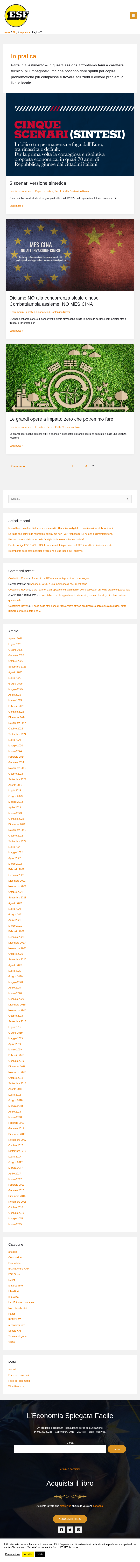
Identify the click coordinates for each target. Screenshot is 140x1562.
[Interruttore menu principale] (133, 15)
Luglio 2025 (14, 678)
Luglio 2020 (14, 970)
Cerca (70, 1442)
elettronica (65, 1506)
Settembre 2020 (17, 959)
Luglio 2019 (14, 1027)
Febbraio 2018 (16, 1122)
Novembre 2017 (17, 1139)
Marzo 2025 (15, 700)
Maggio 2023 (15, 801)
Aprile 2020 (14, 987)
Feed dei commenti (19, 1380)
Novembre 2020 (17, 948)
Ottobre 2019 (15, 1015)
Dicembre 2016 (16, 1196)
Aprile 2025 (14, 694)
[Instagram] (78, 1529)
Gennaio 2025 (16, 711)
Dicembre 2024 (16, 717)
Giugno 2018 (15, 1100)
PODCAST (14, 1319)
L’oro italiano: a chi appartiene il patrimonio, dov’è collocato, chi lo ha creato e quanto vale (81, 589)
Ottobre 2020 (15, 953)
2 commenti (16, 312)
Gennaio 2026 (16, 655)
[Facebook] (61, 1529)
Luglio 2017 (14, 1156)
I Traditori (13, 1291)
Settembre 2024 (17, 734)
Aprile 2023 (14, 807)
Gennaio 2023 (16, 818)
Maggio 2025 (15, 689)
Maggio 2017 (15, 1168)
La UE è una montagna (21, 1302)
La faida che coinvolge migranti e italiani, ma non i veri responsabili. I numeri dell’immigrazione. (60, 534)
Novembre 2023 (17, 768)
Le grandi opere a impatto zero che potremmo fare (61, 419)
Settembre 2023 (17, 779)
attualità (12, 1251)
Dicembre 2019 (16, 1004)
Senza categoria (17, 1336)
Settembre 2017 (17, 1151)
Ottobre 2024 (15, 728)
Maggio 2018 (15, 1106)
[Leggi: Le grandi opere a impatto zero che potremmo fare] (70, 377)
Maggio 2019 (15, 1038)
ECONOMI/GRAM (18, 1268)
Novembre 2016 (17, 1201)
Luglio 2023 (14, 790)
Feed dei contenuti (18, 1375)
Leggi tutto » (16, 205)
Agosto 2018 (15, 1089)
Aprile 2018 (14, 1111)
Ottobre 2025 (15, 661)
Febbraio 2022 (16, 869)
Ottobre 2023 (15, 773)
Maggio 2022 (15, 852)
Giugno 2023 (15, 796)
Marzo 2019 (15, 1049)
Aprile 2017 (14, 1173)
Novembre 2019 (17, 1010)
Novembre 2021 (17, 886)
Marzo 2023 (15, 813)
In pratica (48, 191)
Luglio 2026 (14, 644)
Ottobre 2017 (15, 1145)
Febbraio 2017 (16, 1184)
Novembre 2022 (17, 830)
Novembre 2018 (17, 1072)
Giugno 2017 (15, 1162)
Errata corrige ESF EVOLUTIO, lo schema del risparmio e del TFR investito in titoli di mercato (60, 545)
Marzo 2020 (15, 993)
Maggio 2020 (15, 982)
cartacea (98, 1506)
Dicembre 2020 (16, 942)
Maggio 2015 (15, 1218)
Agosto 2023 (15, 785)
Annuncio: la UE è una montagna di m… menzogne (60, 578)
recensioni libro (16, 1325)
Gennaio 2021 (16, 937)
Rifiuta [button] (40, 1554)
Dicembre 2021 (16, 880)
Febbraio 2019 (16, 1055)
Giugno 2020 (15, 976)
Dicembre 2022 (16, 824)
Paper (38, 191)
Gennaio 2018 (16, 1128)
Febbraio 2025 (16, 706)
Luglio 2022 (14, 847)
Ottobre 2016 (15, 1207)
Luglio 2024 (14, 740)
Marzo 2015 (15, 1224)
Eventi (11, 1280)
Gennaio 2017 (16, 1190)
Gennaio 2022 (16, 875)
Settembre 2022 (17, 841)
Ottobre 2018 (15, 1078)
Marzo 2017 (15, 1179)
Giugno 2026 (15, 649)
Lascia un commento (21, 191)
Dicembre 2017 (16, 1134)
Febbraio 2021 (16, 931)
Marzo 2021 (15, 925)
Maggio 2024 (15, 745)
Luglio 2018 (14, 1094)
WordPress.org (16, 1386)
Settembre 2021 (17, 897)
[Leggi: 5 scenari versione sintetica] (70, 134)
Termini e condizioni (70, 1469)
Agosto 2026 (15, 638)
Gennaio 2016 (16, 1213)
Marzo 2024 (15, 751)
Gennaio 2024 (16, 762)
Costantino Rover (18, 578)
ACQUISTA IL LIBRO (70, 1519)
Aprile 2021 (14, 920)
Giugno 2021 (15, 914)
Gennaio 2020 (16, 999)
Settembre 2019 (17, 1021)
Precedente (16, 466)
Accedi (12, 1369)
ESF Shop (14, 1274)
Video (11, 1342)
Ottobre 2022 (15, 835)
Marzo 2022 (15, 863)
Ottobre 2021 (15, 892)
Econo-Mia (42, 312)
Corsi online (15, 1257)
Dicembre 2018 (16, 1066)
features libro (15, 1285)
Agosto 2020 (15, 965)
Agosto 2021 (15, 903)
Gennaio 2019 (16, 1061)
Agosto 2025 (15, 672)
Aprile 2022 (14, 858)
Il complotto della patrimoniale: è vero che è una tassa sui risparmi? (45, 550)
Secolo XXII (61, 191)
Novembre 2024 (17, 723)
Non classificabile (18, 1308)
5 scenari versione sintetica (38, 183)
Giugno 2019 (15, 1032)
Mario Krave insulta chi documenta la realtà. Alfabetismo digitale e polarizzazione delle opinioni (60, 528)
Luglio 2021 (14, 909)
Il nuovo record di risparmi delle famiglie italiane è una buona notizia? (46, 539)
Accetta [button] (28, 1554)
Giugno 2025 (15, 683)
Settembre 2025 (17, 666)
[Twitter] (70, 1529)
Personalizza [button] (12, 1554)
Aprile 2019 (14, 1044)
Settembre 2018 (17, 1083)
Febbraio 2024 (16, 756)
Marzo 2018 (15, 1117)
